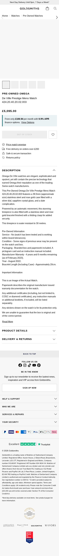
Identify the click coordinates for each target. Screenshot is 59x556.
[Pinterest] (38, 366)
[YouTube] (34, 366)
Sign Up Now (29, 388)
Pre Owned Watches (33, 16)
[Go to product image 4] (41, 85)
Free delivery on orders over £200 (22, 149)
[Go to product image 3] (32, 85)
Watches (15, 16)
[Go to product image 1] (6, 85)
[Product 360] (23, 85)
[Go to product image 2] (15, 85)
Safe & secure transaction (18, 153)
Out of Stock (24, 135)
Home (5, 16)
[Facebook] (20, 366)
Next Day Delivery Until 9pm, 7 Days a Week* (29, 2)
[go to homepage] (29, 9)
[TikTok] (29, 366)
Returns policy (13, 157)
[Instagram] (25, 366)
